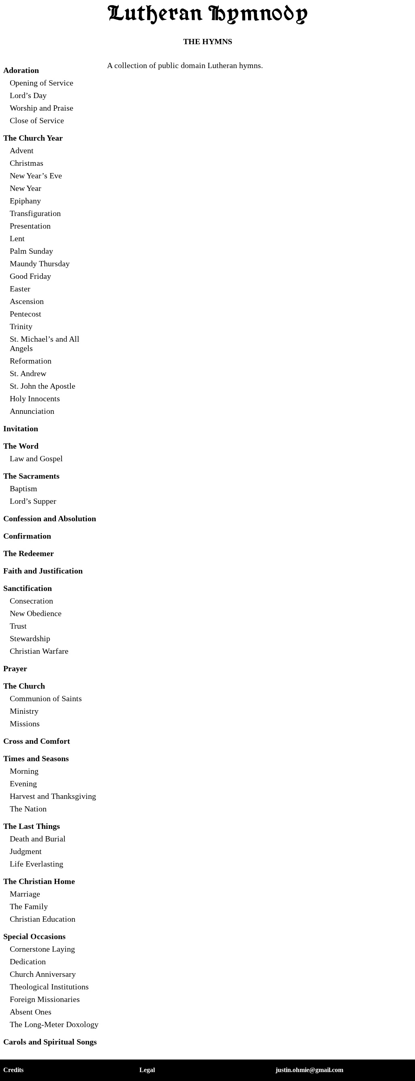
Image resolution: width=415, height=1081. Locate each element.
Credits (13, 1069)
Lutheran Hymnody (207, 14)
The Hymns (207, 41)
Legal (147, 1069)
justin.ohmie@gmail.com (309, 1069)
